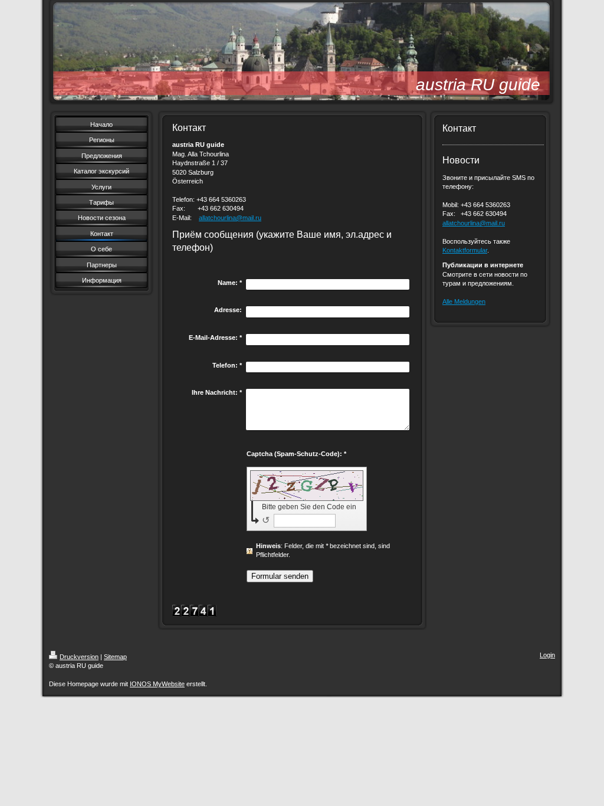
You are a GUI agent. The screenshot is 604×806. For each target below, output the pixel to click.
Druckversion (79, 656)
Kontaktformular (464, 250)
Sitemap (115, 656)
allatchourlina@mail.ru (230, 217)
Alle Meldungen (463, 301)
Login (547, 654)
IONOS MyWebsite (157, 683)
